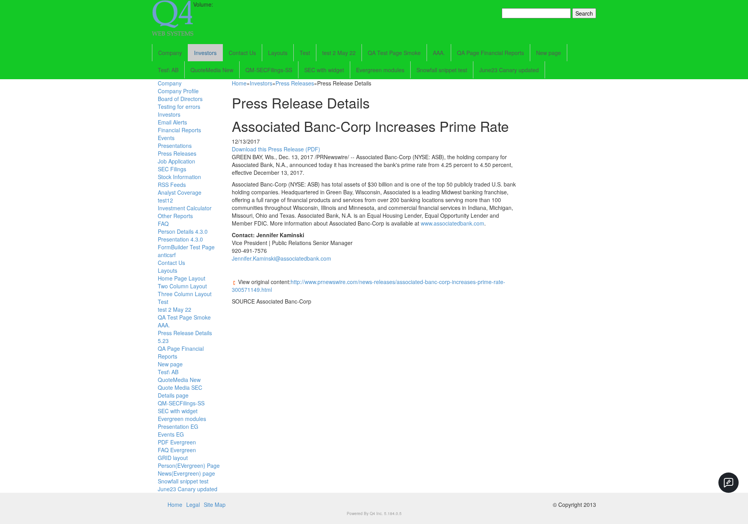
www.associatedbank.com (452, 223)
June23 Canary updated (509, 70)
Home (239, 83)
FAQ (163, 223)
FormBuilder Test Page (186, 247)
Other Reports (175, 216)
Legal (193, 504)
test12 (165, 200)
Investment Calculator (185, 208)
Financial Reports (179, 130)
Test (305, 53)
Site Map (215, 504)
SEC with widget (324, 70)
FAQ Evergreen (177, 450)
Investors (205, 53)
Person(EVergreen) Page (189, 465)
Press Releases (177, 153)
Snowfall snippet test (441, 70)
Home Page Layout (181, 278)
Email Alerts (172, 122)
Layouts (278, 53)
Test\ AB (168, 70)
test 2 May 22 (339, 53)
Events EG (171, 434)
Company (170, 53)
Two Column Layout (182, 286)
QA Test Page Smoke (394, 53)
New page (548, 53)
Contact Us (242, 53)
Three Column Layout (185, 294)
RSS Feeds (172, 184)
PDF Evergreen (177, 442)
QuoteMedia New (212, 70)
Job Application (176, 161)
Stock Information (179, 177)
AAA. (439, 53)
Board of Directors (180, 99)
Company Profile (178, 91)
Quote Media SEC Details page (180, 391)
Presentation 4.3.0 (180, 239)
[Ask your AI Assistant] (728, 482)
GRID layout (173, 458)
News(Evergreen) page (186, 473)
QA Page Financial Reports (490, 53)
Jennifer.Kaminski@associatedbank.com (281, 258)
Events (166, 138)
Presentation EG (178, 426)
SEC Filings (172, 169)
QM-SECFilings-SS (268, 70)
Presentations (175, 145)
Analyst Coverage (179, 192)
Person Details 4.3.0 (183, 231)
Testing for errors (179, 106)
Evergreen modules (380, 70)
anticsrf (167, 255)
